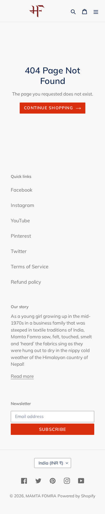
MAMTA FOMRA (41, 495)
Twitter (19, 251)
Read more (22, 376)
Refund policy (26, 282)
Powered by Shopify (76, 495)
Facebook (21, 190)
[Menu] (96, 11)
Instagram (22, 205)
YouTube (20, 220)
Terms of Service (29, 266)
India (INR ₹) (50, 463)
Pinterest (21, 236)
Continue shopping (48, 107)
